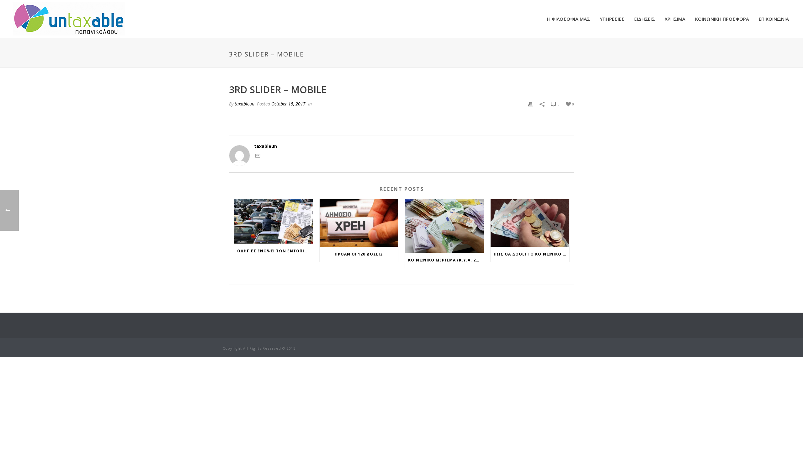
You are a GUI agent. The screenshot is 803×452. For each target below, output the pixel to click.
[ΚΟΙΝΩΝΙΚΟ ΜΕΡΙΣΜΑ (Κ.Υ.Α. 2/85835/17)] (444, 226)
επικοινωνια (774, 19)
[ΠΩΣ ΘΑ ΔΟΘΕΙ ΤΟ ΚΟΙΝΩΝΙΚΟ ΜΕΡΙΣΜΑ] (530, 222)
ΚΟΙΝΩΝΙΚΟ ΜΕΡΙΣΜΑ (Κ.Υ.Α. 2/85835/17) (446, 260)
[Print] (530, 103)
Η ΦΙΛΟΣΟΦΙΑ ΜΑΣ (568, 19)
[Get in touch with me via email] (257, 156)
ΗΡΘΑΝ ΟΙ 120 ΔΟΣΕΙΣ (359, 254)
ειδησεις (644, 19)
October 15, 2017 (288, 104)
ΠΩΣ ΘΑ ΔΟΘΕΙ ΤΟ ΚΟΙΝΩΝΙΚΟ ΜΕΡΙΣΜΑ (531, 254)
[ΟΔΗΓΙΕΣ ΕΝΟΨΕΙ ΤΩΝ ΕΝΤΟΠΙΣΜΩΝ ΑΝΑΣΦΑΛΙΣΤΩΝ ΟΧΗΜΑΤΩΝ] (273, 221)
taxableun (244, 104)
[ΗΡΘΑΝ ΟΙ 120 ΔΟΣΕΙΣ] (359, 222)
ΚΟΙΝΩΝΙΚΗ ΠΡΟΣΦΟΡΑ (722, 19)
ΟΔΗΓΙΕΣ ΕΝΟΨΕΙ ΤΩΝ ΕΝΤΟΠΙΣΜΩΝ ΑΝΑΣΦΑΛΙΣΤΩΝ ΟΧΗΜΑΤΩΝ (275, 251)
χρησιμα (675, 19)
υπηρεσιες (612, 19)
